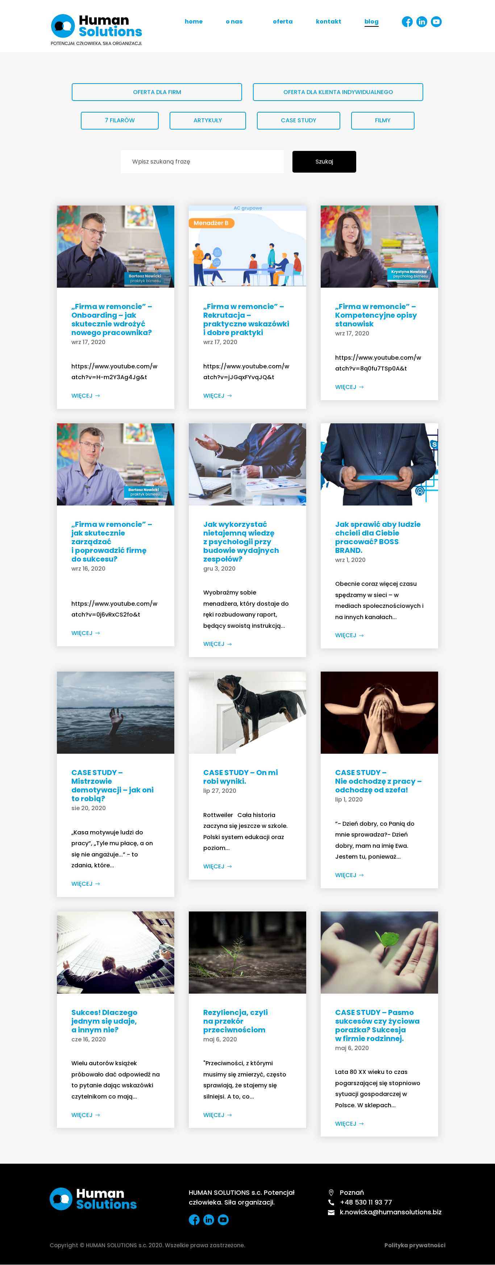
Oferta (283, 22)
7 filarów (120, 120)
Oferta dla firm (157, 92)
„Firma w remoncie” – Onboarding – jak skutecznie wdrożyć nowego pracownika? (111, 319)
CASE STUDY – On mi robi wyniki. (240, 776)
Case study (298, 120)
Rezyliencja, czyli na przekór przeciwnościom (235, 1021)
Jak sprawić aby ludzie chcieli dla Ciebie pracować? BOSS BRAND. (378, 537)
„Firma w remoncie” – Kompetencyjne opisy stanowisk (376, 315)
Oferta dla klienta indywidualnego (338, 92)
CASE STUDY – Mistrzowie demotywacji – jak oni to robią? (112, 785)
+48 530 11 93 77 (360, 1202)
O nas (234, 22)
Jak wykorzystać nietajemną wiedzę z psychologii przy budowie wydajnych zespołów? (241, 541)
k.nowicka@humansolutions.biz (385, 1212)
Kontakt (328, 22)
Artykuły (208, 120)
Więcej (82, 396)
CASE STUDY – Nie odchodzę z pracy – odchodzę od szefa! (378, 781)
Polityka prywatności (414, 1245)
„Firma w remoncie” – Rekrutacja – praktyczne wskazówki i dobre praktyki (246, 319)
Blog (372, 22)
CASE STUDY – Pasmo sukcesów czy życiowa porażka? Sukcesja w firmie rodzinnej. (377, 1025)
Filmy (383, 120)
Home (194, 22)
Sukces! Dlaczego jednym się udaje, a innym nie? (104, 1021)
